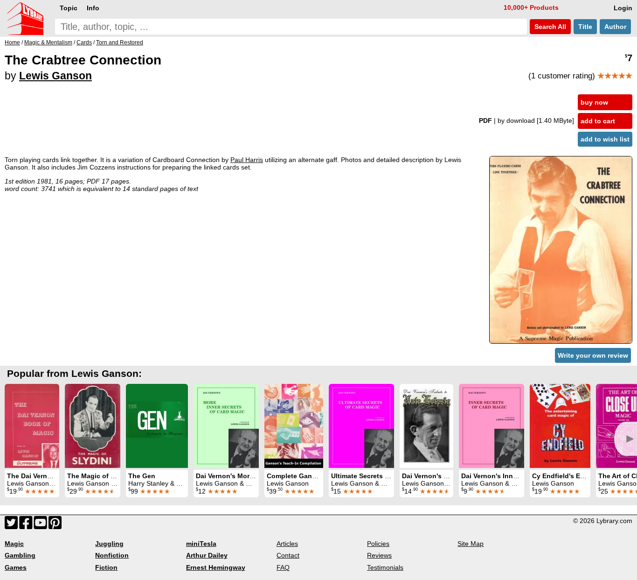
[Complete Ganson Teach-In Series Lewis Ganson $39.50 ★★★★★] (293, 426)
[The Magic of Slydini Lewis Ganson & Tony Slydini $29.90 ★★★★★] (92, 426)
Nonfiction (112, 555)
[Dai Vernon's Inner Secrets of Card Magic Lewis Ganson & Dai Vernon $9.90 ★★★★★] (491, 426)
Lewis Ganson (55, 76)
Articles (287, 543)
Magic (14, 543)
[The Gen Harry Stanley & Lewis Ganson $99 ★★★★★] (157, 426)
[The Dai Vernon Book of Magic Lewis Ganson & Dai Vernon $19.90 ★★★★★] (32, 426)
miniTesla (201, 543)
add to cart (598, 121)
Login (623, 8)
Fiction (106, 567)
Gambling (20, 555)
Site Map (470, 543)
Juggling (109, 543)
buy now (594, 102)
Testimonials (385, 567)
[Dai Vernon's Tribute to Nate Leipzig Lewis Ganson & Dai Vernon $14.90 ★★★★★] (426, 426)
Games (16, 567)
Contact (288, 555)
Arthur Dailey (207, 555)
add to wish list (605, 139)
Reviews (379, 555)
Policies (378, 543)
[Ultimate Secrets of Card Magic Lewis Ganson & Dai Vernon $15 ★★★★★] (361, 426)
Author (615, 26)
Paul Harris (246, 159)
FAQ (283, 567)
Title (585, 26)
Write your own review (593, 355)
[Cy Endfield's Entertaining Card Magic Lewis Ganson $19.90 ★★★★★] (560, 426)
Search (549, 26)
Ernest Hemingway (215, 567)
